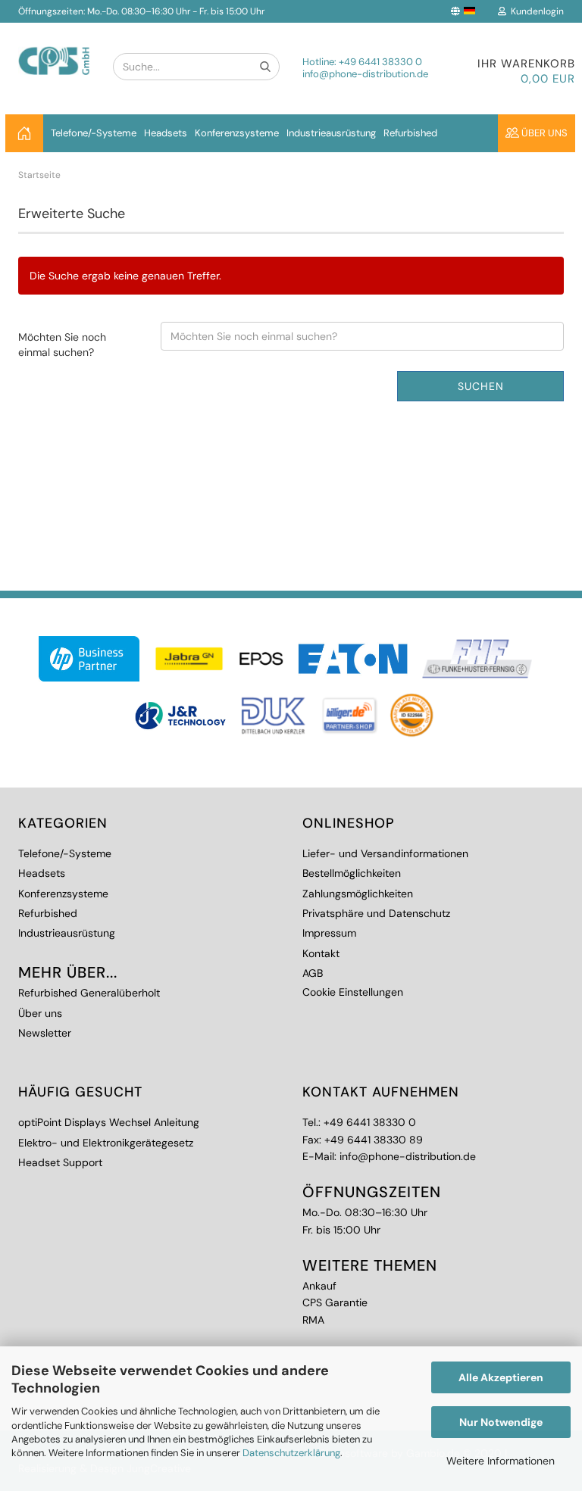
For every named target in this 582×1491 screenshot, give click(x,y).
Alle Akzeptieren (500, 1377)
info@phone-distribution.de (365, 73)
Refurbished (410, 132)
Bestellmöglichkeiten (351, 873)
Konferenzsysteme (237, 132)
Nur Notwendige (501, 1422)
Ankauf (319, 1286)
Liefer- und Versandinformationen (385, 853)
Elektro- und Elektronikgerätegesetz (105, 1142)
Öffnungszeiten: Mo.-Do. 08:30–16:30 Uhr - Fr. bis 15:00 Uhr (141, 11)
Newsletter (44, 1033)
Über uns (543, 132)
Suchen (481, 386)
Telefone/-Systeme (93, 132)
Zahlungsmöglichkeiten (357, 893)
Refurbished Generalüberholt (89, 993)
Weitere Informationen (500, 1461)
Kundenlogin (535, 11)
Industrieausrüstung (331, 132)
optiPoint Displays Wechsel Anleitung (108, 1122)
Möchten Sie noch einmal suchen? (62, 344)
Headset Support (60, 1162)
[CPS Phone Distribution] (54, 49)
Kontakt (321, 953)
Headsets (165, 132)
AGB (312, 973)
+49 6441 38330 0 (380, 61)
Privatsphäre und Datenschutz (376, 913)
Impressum (329, 933)
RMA (313, 1320)
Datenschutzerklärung (291, 1452)
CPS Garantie (335, 1302)
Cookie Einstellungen (352, 992)
